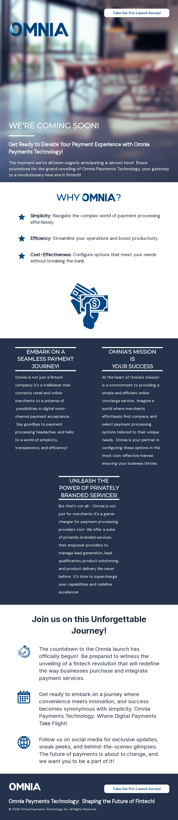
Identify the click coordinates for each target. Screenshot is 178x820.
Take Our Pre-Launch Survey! (137, 13)
